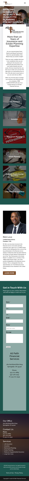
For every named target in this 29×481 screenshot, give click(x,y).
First (7, 308)
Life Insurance (8, 444)
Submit (8, 347)
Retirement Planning (10, 448)
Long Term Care (8, 454)
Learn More (9, 273)
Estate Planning (8, 450)
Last (7, 314)
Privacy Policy (19, 473)
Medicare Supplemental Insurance (14, 452)
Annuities (7, 446)
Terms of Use (10, 473)
